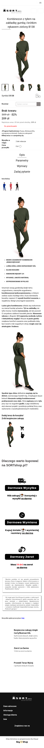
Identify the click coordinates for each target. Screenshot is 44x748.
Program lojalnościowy (10, 131)
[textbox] (26, 104)
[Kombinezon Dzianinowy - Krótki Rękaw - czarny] (17, 186)
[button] (22, 706)
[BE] (38, 95)
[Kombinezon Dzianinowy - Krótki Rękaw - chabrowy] (4, 186)
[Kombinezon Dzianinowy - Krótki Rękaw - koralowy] (11, 186)
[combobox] (28, 104)
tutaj (22, 618)
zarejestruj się (18, 135)
